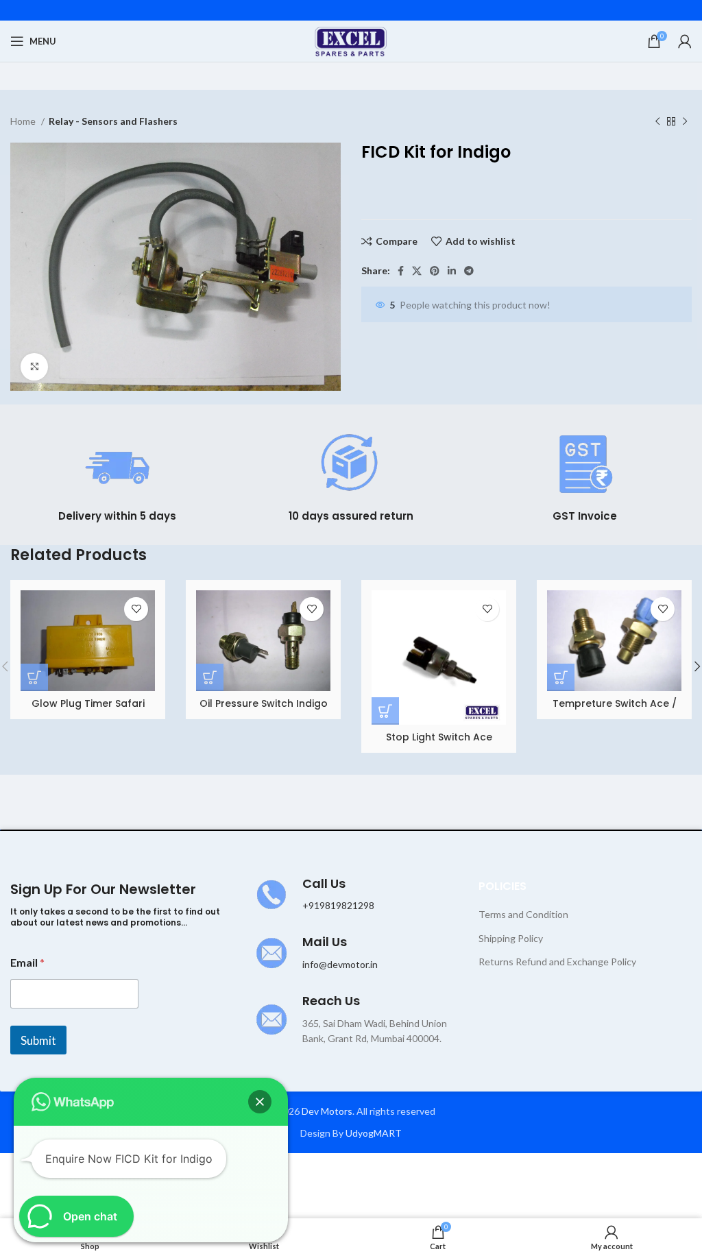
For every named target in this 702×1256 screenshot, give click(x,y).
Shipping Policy (511, 938)
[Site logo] (351, 40)
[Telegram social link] (469, 271)
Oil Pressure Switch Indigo (263, 703)
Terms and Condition (523, 914)
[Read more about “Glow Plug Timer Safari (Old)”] (34, 677)
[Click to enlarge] (34, 367)
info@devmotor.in (340, 964)
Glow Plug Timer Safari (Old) (88, 710)
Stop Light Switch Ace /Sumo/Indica (439, 744)
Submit (38, 1040)
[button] (259, 1101)
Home (24, 121)
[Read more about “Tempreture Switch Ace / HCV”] (560, 677)
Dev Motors (327, 1111)
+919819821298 (338, 905)
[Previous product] (657, 122)
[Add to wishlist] (136, 609)
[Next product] (685, 122)
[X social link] (417, 271)
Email (27, 962)
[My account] (685, 41)
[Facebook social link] (401, 271)
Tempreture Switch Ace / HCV (615, 710)
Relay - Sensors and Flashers (113, 121)
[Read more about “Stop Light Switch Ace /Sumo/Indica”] (385, 711)
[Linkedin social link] (452, 271)
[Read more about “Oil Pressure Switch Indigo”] (209, 677)
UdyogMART (374, 1133)
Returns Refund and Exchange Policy (557, 961)
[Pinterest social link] (435, 271)
